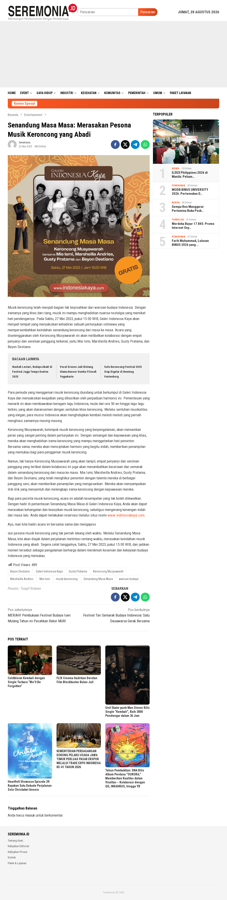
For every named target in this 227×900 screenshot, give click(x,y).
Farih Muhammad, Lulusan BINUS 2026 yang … (190, 243)
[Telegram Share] (135, 144)
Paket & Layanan (17, 863)
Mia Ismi (44, 579)
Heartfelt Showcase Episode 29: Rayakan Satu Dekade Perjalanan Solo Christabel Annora (30, 785)
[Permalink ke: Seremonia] (12, 144)
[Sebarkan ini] (115, 144)
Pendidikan (178, 185)
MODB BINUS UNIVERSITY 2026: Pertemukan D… (190, 192)
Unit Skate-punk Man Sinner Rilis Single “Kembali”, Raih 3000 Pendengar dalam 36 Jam (127, 711)
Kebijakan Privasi (17, 852)
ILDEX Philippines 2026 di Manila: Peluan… (190, 175)
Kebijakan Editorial (18, 846)
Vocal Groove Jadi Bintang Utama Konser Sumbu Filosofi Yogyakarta (78, 371)
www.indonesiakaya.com (126, 515)
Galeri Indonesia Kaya (49, 571)
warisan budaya (129, 579)
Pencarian (147, 12)
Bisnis (175, 168)
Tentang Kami (15, 840)
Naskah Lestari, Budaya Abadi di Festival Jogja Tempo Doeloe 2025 (32, 371)
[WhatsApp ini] (145, 144)
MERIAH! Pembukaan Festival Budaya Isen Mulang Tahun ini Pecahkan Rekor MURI (39, 615)
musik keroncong (67, 579)
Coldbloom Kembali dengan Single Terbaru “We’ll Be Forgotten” (26, 682)
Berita (176, 202)
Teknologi (178, 219)
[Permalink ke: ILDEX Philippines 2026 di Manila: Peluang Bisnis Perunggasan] (186, 141)
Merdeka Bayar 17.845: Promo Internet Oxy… (193, 226)
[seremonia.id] (43, 12)
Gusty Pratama (78, 571)
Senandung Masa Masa (98, 579)
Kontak (12, 857)
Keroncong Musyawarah (108, 571)
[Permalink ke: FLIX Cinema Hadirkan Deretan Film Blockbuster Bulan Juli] (79, 660)
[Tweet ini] (125, 144)
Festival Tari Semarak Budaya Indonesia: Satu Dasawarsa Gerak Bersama (116, 615)
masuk (30, 815)
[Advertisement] (113, 54)
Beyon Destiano (20, 571)
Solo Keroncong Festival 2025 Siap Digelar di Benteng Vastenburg (123, 371)
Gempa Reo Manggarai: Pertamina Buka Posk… (188, 209)
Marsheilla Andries (21, 579)
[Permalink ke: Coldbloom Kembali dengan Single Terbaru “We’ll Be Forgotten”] (30, 660)
